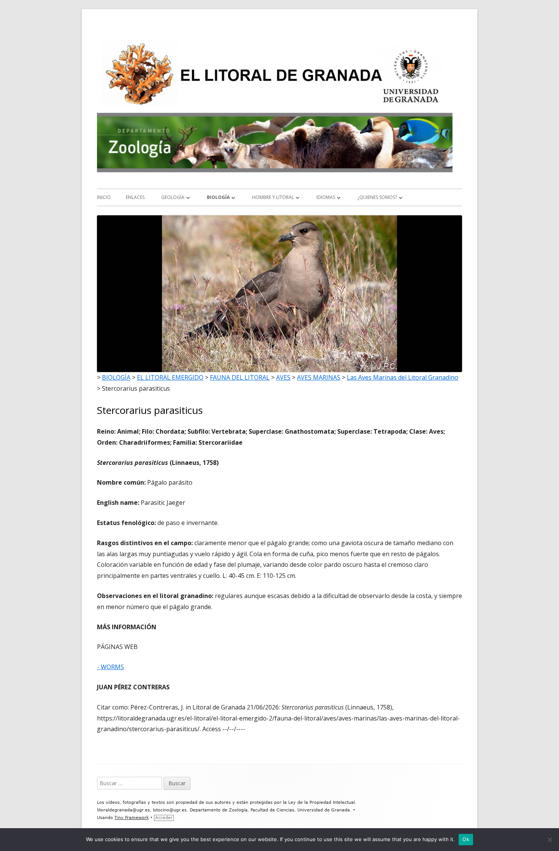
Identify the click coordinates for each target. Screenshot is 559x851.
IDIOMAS (325, 197)
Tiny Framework (131, 817)
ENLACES (135, 197)
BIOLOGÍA (218, 197)
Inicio (104, 197)
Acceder (164, 817)
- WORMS (110, 667)
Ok (465, 839)
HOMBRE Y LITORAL (273, 197)
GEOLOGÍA (172, 197)
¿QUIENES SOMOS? (377, 197)
